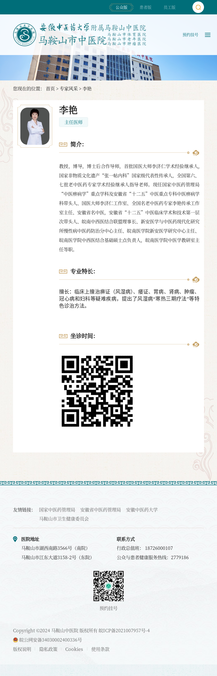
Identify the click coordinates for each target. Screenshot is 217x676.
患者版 (145, 7)
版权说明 (22, 649)
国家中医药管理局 (57, 509)
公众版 (121, 7)
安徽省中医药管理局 (100, 509)
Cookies (74, 649)
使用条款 (100, 649)
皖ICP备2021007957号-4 (124, 630)
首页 (50, 88)
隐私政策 (48, 649)
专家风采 (69, 88)
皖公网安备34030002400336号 (50, 639)
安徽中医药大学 (142, 509)
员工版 (169, 7)
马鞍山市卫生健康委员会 (64, 518)
